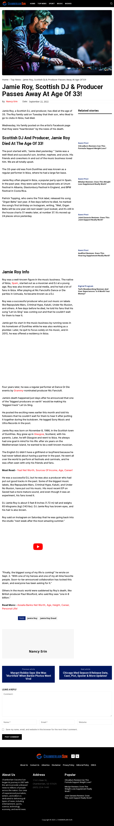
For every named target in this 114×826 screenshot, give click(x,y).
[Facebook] (5, 624)
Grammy (18, 390)
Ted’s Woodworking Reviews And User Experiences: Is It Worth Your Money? (94, 291)
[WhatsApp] (25, 624)
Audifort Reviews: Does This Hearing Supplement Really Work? (94, 254)
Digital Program (85, 286)
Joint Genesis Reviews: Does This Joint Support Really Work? (93, 218)
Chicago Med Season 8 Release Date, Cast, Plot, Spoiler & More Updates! (85, 674)
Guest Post (83, 143)
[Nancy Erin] (38, 639)
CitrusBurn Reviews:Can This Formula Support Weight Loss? (92, 147)
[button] (111, 3)
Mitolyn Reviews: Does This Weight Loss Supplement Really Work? (94, 183)
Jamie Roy (32, 618)
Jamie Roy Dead (48, 618)
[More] (32, 624)
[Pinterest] (19, 624)
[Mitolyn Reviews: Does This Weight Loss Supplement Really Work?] (95, 164)
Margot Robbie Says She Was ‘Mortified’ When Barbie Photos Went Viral (28, 675)
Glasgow (39, 434)
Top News (15, 79)
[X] (12, 624)
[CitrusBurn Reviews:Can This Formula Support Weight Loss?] (95, 128)
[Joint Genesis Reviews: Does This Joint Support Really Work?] (95, 200)
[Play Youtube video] (38, 546)
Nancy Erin (12, 101)
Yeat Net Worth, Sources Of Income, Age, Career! (45, 470)
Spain (15, 283)
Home (5, 79)
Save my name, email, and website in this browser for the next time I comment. (41, 729)
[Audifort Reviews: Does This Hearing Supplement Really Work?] (95, 235)
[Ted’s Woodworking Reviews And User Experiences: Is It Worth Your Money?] (95, 271)
